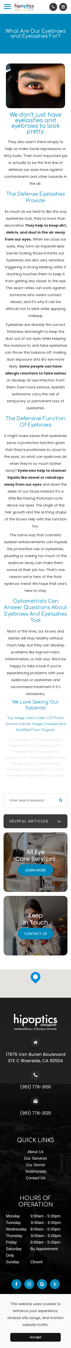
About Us (35, 1152)
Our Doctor (35, 1165)
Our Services (35, 1158)
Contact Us (35, 933)
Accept (35, 1337)
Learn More (35, 870)
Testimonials (35, 1171)
